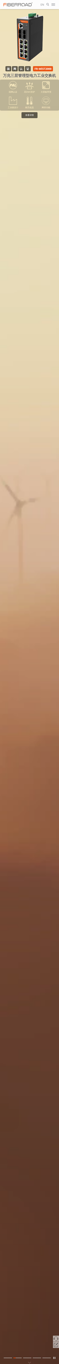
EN (42, 4)
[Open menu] (53, 4)
